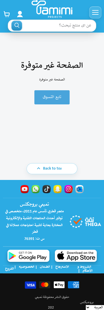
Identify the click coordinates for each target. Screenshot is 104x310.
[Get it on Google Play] (28, 256)
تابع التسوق (52, 97)
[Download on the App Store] (76, 256)
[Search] (16, 25)
